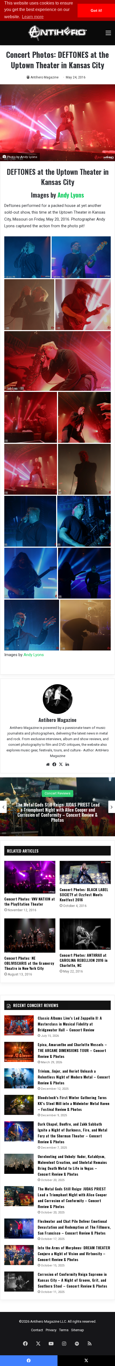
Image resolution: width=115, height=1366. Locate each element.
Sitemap (77, 1330)
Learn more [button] (33, 16)
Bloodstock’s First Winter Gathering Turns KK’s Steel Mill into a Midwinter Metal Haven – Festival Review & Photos (73, 1103)
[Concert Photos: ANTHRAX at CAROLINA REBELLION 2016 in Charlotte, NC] (85, 934)
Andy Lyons (70, 194)
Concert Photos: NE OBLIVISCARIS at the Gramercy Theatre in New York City (29, 963)
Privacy (51, 1330)
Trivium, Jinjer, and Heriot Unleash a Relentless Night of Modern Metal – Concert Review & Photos (74, 1076)
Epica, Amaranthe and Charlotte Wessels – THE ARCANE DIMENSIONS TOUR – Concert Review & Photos (72, 1050)
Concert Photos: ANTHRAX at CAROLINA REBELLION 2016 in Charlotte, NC (84, 960)
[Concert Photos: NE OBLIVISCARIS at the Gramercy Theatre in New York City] (29, 935)
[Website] (48, 764)
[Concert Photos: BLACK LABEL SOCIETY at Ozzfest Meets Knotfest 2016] (85, 872)
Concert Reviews (57, 793)
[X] (60, 764)
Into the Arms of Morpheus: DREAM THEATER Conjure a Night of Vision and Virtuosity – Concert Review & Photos (74, 1253)
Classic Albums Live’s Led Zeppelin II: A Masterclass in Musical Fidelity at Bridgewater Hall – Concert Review (70, 1023)
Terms (63, 1330)
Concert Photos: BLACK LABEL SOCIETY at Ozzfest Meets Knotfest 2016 (84, 894)
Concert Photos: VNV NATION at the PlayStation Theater (29, 901)
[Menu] (108, 35)
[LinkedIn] (67, 764)
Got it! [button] (96, 10)
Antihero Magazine (44, 77)
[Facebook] (54, 764)
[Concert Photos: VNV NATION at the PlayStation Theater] (29, 877)
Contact (37, 1330)
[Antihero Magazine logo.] (57, 33)
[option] (57, 806)
